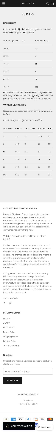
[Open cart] (52, 3)
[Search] (47, 3)
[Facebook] (4, 303)
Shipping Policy (10, 336)
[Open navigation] (3, 3)
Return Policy (9, 332)
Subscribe (12, 380)
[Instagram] (10, 303)
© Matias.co (28, 400)
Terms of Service (11, 345)
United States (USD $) (27, 394)
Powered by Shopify (28, 404)
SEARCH (6, 318)
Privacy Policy (9, 341)
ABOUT (6, 323)
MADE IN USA (9, 327)
